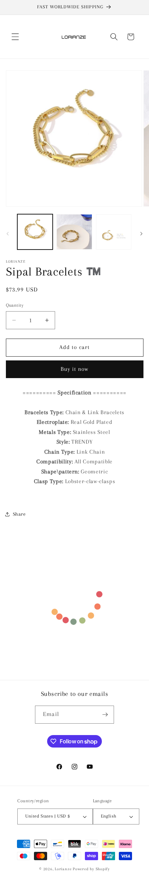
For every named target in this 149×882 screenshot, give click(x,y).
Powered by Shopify (91, 868)
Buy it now (75, 369)
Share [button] (19, 514)
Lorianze (63, 868)
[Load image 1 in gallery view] (35, 232)
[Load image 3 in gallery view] (114, 232)
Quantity (15, 305)
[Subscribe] (105, 715)
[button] (15, 36)
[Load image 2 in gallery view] (74, 232)
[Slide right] (141, 234)
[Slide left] (7, 234)
